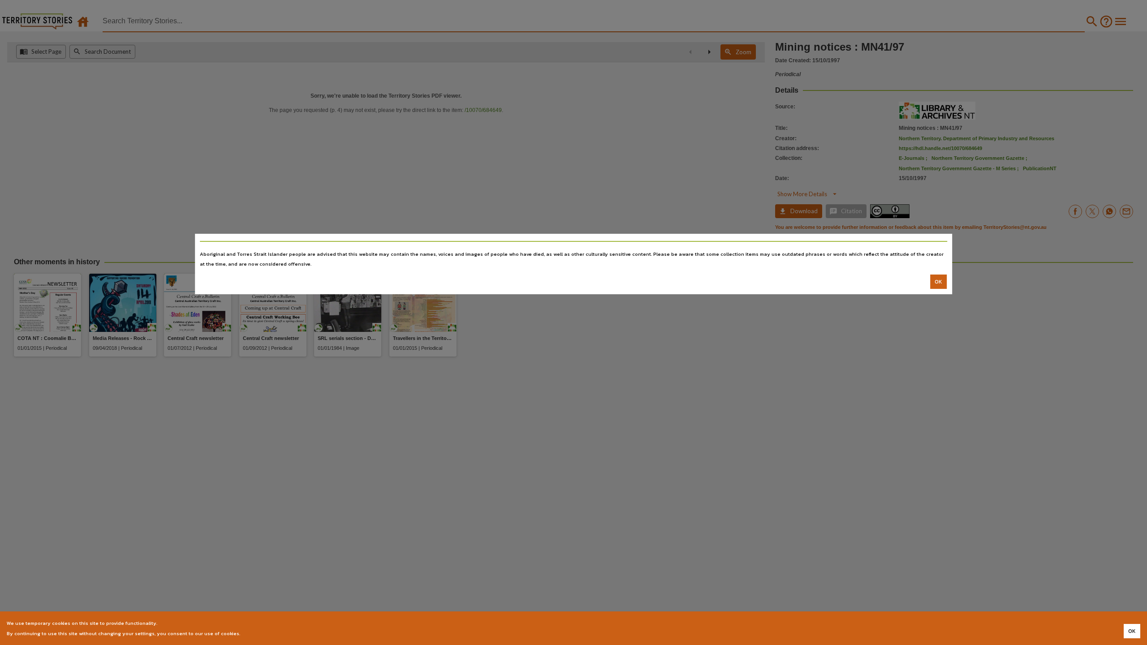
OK (938, 282)
